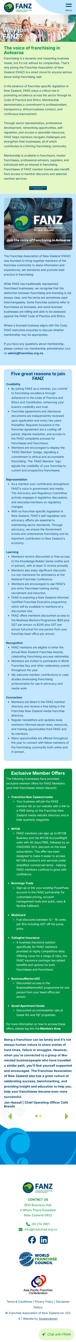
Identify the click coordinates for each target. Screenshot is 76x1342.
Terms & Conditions (19, 1301)
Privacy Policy (44, 1301)
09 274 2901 (41, 1224)
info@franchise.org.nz (41, 1229)
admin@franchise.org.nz (25, 353)
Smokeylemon (48, 1318)
